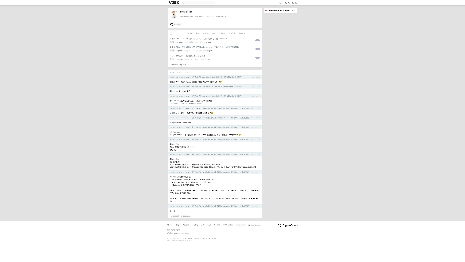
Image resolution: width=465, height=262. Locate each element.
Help (177, 225)
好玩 (214, 33)
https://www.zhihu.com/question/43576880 (186, 103)
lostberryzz (175, 132)
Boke (208, 59)
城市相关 (241, 33)
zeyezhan (189, 33)
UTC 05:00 (188, 238)
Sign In (294, 3)
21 (258, 40)
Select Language (255, 225)
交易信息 (232, 33)
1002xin (174, 113)
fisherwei (174, 91)
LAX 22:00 (204, 238)
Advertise (187, 225)
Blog (196, 225)
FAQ (209, 225)
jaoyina (209, 50)
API (202, 225)
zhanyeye (177, 24)
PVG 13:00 (196, 238)
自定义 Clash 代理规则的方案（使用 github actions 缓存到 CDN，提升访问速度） (205, 47)
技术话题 (206, 33)
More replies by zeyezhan (181, 216)
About (169, 225)
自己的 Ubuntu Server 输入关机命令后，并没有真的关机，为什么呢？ (199, 38)
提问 (198, 33)
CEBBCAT (175, 100)
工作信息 (222, 33)
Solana (217, 225)
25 (258, 49)
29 (258, 58)
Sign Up (287, 3)
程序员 (172, 42)
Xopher (174, 122)
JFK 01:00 (212, 238)
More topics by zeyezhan (180, 64)
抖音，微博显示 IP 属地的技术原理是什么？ (188, 55)
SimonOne (175, 144)
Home (281, 3)
